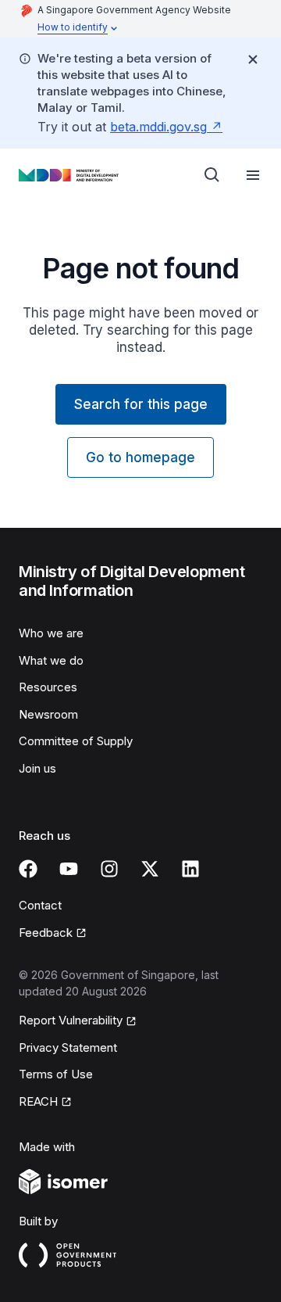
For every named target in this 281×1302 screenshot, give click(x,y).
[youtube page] (68, 868)
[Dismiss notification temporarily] (253, 59)
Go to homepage (140, 457)
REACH (38, 1101)
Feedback (46, 932)
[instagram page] (109, 868)
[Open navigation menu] (253, 175)
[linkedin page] (190, 868)
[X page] (149, 868)
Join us (37, 768)
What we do (51, 660)
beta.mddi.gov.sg (158, 127)
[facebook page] (28, 868)
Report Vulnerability (71, 1020)
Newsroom (48, 714)
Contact (40, 905)
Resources (48, 687)
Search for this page (141, 404)
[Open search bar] (212, 175)
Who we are (51, 633)
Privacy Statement (68, 1047)
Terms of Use (56, 1074)
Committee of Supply (76, 740)
